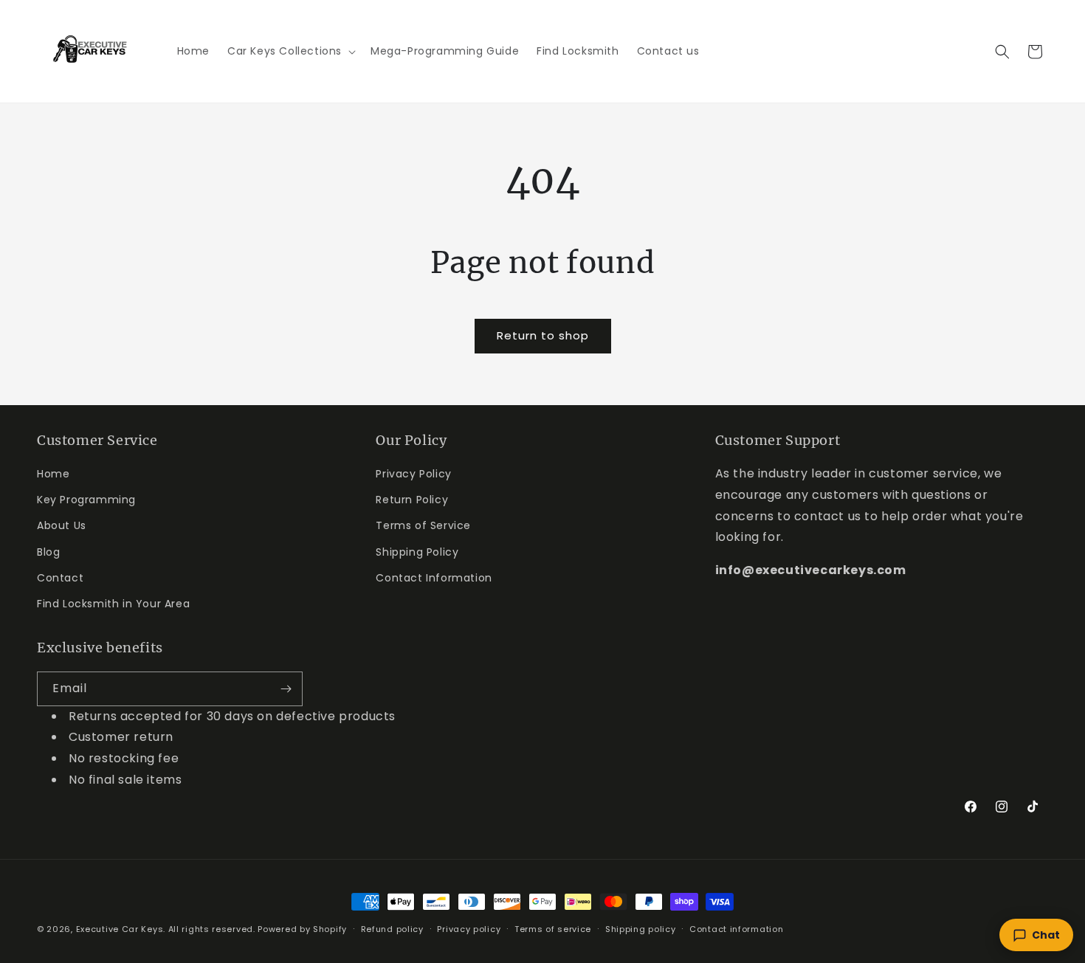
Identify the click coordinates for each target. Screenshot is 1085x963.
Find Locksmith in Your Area (113, 603)
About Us (61, 525)
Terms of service (552, 929)
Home (53, 473)
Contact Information (434, 577)
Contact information (736, 929)
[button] (290, 50)
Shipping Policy (417, 552)
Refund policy (392, 929)
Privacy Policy (413, 473)
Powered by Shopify (302, 929)
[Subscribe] (285, 689)
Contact (60, 577)
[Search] (1002, 51)
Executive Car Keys (120, 929)
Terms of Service (423, 525)
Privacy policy (468, 929)
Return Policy (412, 499)
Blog (48, 552)
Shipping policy (640, 929)
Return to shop (543, 335)
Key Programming (86, 499)
